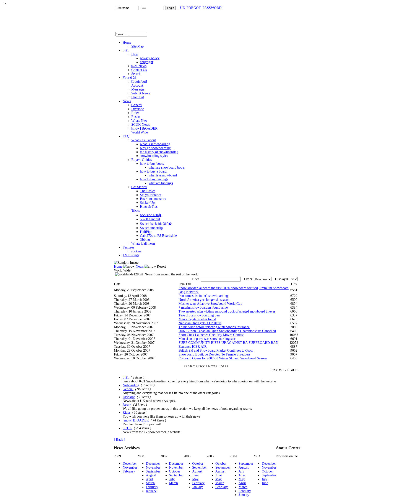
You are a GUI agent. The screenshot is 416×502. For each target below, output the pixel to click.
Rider (135, 113)
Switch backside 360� (156, 223)
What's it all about (143, 140)
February (129, 471)
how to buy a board (153, 171)
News (127, 101)
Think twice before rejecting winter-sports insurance (214, 327)
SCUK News (140, 124)
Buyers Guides (141, 159)
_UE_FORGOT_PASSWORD (200, 8)
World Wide (139, 132)
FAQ (126, 136)
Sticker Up (147, 202)
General (136, 105)
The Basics (147, 191)
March (150, 483)
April (149, 479)
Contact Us (139, 70)
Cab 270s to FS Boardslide (158, 235)
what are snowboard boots (167, 167)
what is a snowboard (163, 175)
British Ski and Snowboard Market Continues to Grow (216, 350)
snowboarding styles (154, 156)
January (151, 491)
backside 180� (150, 215)
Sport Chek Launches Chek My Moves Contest (211, 335)
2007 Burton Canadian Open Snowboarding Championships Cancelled (227, 331)
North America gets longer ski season (204, 299)
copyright (146, 62)
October (174, 471)
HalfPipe (146, 232)
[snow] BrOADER (144, 128)
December (130, 463)
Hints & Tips (149, 206)
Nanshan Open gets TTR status (200, 323)
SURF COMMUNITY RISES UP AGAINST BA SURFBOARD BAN (228, 342)
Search (136, 74)
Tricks (135, 210)
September (153, 471)
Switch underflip (151, 228)
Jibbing (145, 239)
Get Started (139, 187)
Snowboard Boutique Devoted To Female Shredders (214, 354)
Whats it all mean (143, 243)
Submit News (140, 93)
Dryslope (137, 109)
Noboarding (131, 385)
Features (128, 247)
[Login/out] (139, 81)
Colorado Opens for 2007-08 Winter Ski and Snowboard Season (223, 358)
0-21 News (138, 66)
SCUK (127, 428)
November (130, 467)
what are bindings (161, 183)
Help (134, 54)
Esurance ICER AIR (193, 346)
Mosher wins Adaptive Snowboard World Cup (210, 303)
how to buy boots (152, 163)
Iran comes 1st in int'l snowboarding (203, 296)
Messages (138, 89)
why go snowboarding (155, 148)
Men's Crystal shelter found (197, 319)
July (172, 479)
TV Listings (131, 255)
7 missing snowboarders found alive (203, 307)
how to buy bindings (154, 179)
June (195, 475)
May (195, 479)
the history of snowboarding (159, 152)
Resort (135, 117)
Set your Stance (150, 195)
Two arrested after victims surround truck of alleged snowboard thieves (227, 311)
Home (127, 42)
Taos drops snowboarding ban (199, 315)
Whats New (139, 120)
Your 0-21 (129, 77)
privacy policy (149, 58)
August (151, 475)
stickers (136, 251)
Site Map (137, 46)
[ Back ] (119, 439)
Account (137, 85)
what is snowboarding (155, 144)
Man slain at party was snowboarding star (207, 339)
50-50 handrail (150, 219)
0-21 (126, 50)
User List (137, 97)
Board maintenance (153, 199)
